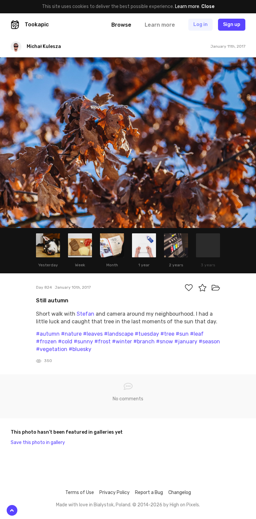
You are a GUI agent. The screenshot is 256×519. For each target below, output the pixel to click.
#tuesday (147, 334)
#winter (122, 341)
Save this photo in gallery (38, 442)
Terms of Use (79, 492)
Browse (121, 25)
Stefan (85, 314)
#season (209, 341)
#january (185, 341)
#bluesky (80, 349)
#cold (65, 341)
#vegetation (51, 349)
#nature (71, 334)
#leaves (93, 334)
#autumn (48, 334)
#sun (182, 334)
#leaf (197, 334)
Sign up (231, 24)
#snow (164, 341)
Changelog (179, 492)
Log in (200, 24)
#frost (102, 341)
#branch (144, 341)
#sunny (83, 341)
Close (207, 6)
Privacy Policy (114, 492)
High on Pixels (184, 505)
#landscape (118, 334)
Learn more (187, 6)
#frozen (46, 341)
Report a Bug (149, 492)
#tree (167, 334)
